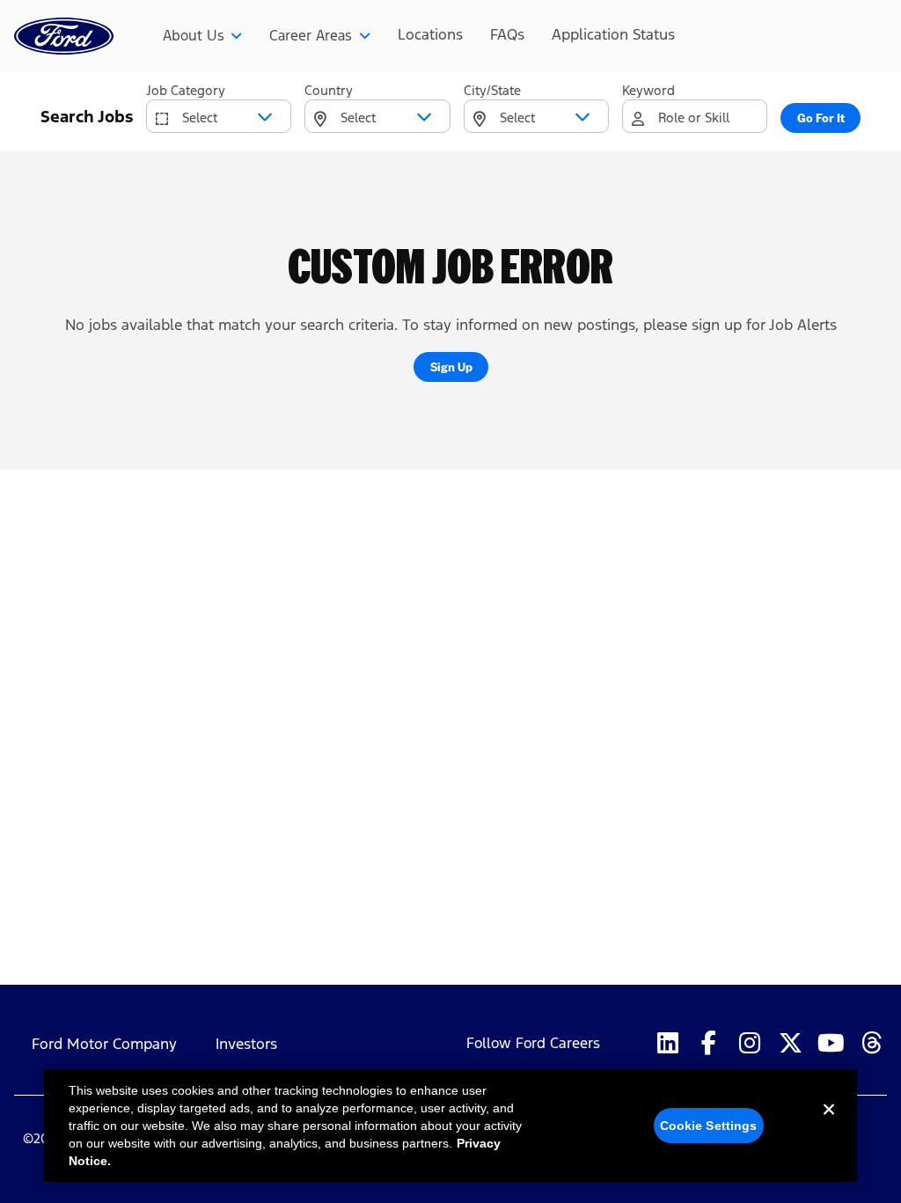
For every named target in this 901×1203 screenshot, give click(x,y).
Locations (430, 34)
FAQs (507, 34)
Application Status (613, 34)
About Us (193, 36)
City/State (492, 90)
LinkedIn (668, 1044)
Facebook (708, 1044)
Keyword (648, 90)
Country (328, 90)
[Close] (828, 1123)
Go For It (821, 117)
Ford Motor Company (104, 1044)
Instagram (749, 1044)
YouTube (831, 1044)
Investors (246, 1044)
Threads (872, 1044)
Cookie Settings (709, 1126)
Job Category (185, 90)
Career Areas (310, 36)
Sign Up (451, 366)
